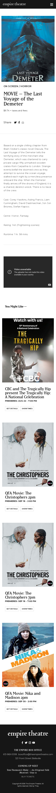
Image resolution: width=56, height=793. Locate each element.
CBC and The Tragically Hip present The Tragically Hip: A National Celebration (28, 392)
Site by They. (34, 786)
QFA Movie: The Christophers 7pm (20, 595)
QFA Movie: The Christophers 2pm (20, 495)
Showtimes (27, 409)
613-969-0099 (10, 754)
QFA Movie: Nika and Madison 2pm (22, 695)
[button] (51, 4)
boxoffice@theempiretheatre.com (35, 754)
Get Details (12, 409)
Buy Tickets (28, 776)
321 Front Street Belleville (28, 758)
